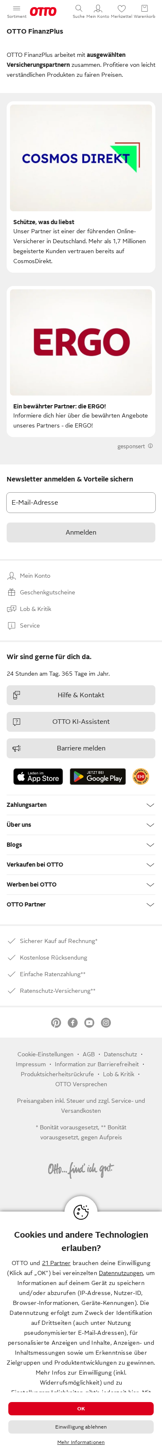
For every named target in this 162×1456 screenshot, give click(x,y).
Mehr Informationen (81, 1442)
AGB (89, 1054)
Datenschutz (120, 1054)
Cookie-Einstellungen (45, 1054)
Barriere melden (81, 748)
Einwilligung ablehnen (81, 1427)
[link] (141, 776)
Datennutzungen (121, 1273)
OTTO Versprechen (81, 1084)
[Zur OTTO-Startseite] (43, 11)
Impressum (31, 1064)
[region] (81, 1334)
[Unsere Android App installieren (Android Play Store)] (98, 776)
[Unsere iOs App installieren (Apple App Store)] (38, 776)
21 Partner (56, 1263)
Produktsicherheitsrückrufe (57, 1074)
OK (81, 1409)
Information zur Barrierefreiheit (97, 1064)
